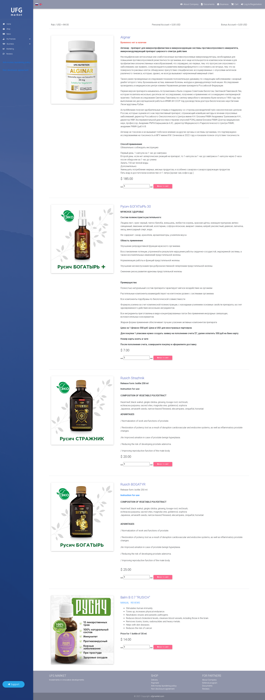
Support (14, 684)
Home (8, 24)
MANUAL (124, 602)
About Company (209, 680)
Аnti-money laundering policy (17, 62)
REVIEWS (135, 602)
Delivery (154, 680)
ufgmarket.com (157, 696)
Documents (207, 686)
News (8, 34)
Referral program (209, 683)
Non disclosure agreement (15, 70)
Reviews (9, 54)
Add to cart (164, 186)
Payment (155, 683)
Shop (8, 29)
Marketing (10, 49)
